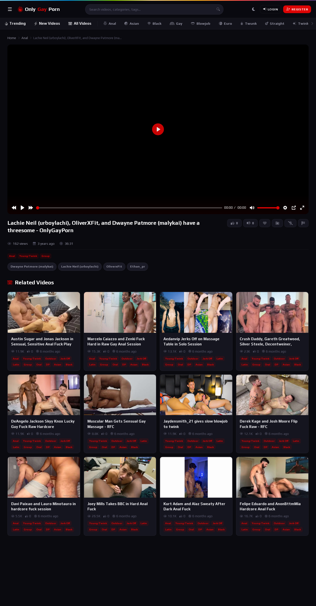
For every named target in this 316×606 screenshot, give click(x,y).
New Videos (49, 23)
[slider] (129, 207)
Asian (134, 23)
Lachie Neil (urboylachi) (80, 266)
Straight (277, 23)
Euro (228, 23)
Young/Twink (28, 255)
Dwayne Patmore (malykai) (32, 266)
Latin (16, 364)
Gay (179, 23)
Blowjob (203, 23)
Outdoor (50, 358)
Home (11, 38)
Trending (17, 23)
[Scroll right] (312, 23)
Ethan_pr (137, 266)
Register (300, 9)
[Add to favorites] (76, 298)
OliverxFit (114, 266)
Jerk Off (65, 358)
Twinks (304, 23)
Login (273, 9)
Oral (38, 364)
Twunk (251, 23)
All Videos (82, 23)
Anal (112, 23)
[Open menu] (10, 9)
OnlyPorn (42, 9)
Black (157, 23)
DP (48, 364)
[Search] (218, 9)
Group (45, 255)
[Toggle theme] (253, 9)
